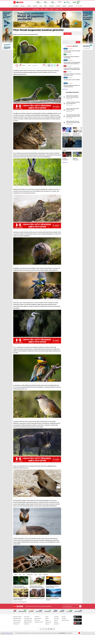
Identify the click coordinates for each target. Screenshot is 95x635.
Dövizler (47, 618)
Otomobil (56, 9)
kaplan (35, 574)
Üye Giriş (63, 616)
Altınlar (46, 616)
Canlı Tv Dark (26, 616)
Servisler (23, 6)
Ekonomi (35, 6)
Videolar (58, 6)
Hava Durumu (39, 611)
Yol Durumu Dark (16, 622)
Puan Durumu (48, 611)
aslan (20, 574)
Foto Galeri (51, 6)
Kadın (45, 6)
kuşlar (40, 574)
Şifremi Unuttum (65, 620)
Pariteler (62, 611)
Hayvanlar (46, 9)
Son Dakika (15, 6)
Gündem (29, 6)
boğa (24, 574)
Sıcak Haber (56, 623)
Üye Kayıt (64, 618)
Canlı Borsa (37, 616)
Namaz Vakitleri (22, 611)
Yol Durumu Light (16, 620)
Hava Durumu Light (17, 616)
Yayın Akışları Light (28, 618)
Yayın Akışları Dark (28, 620)
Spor (41, 6)
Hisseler (55, 611)
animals (15, 574)
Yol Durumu (69, 611)
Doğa (42, 9)
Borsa (14, 611)
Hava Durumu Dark (17, 618)
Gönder (78, 42)
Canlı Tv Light (16, 623)
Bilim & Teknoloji (36, 9)
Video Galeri (56, 618)
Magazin (51, 9)
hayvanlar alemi (29, 574)
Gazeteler (71, 6)
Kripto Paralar (78, 611)
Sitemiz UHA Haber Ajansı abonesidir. (7, 633)
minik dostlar (45, 574)
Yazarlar (64, 6)
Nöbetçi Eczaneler (28, 622)
